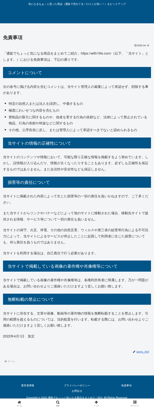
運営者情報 (27, 385)
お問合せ (77, 391)
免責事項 (126, 385)
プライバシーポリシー (77, 385)
